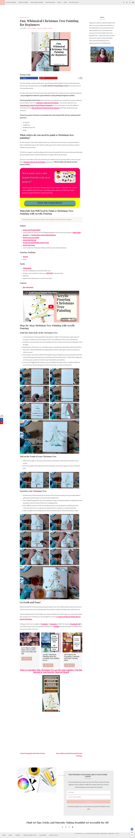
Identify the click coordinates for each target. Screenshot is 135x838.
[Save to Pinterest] (1, 422)
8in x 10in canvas (28, 287)
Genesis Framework (101, 833)
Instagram (53, 624)
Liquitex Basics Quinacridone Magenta (43, 235)
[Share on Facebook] (1, 419)
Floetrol (25, 257)
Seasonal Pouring (47, 28)
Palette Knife (27, 268)
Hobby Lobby (77, 232)
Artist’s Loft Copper (29, 245)
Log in (117, 833)
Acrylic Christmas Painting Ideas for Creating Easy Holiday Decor (51, 657)
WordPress (111, 833)
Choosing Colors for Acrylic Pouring (34, 162)
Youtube (56, 626)
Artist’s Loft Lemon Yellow (31, 237)
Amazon (25, 235)
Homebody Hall (75, 624)
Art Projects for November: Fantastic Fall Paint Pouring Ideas (72, 657)
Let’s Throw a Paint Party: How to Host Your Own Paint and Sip (28, 651)
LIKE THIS (49, 273)
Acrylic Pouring (32, 28)
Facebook (44, 624)
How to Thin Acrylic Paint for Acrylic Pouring (45, 108)
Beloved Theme (90, 833)
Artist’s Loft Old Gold (29, 240)
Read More (27, 658)
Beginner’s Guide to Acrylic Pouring (48, 103)
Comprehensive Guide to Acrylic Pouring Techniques (36, 105)
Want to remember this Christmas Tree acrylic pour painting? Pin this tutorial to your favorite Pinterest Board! (51, 671)
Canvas (39, 28)
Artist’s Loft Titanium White (31, 230)
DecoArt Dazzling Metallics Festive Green (36, 243)
